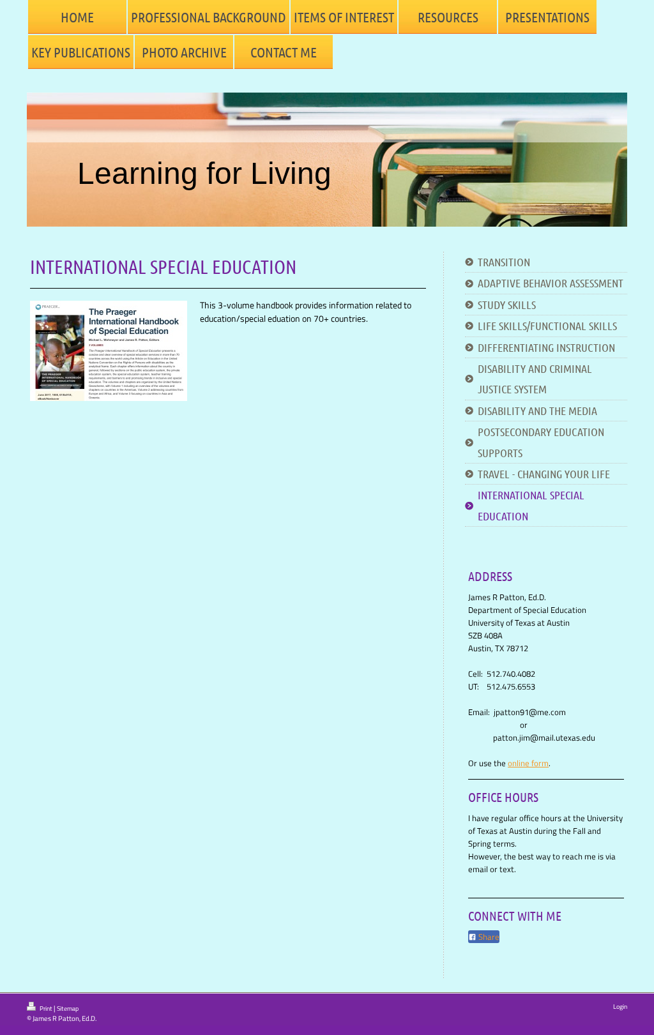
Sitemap (68, 1008)
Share (487, 936)
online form (528, 763)
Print (46, 1008)
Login (620, 1006)
